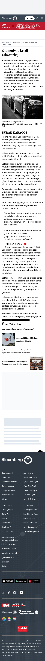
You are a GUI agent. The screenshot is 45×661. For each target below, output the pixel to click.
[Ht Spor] (23, 605)
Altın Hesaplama (30, 527)
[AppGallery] (34, 581)
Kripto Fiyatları (8, 495)
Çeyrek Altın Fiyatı (31, 481)
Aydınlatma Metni (9, 553)
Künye (4, 499)
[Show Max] (15, 619)
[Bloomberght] (9, 18)
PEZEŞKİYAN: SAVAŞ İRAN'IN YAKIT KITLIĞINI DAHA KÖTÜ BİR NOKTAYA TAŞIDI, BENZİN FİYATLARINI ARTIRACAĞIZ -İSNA (28, 26)
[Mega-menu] (42, 18)
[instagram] (14, 593)
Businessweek (7, 473)
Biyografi (5, 562)
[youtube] (21, 593)
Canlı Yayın (6, 477)
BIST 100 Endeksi (30, 523)
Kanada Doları (7, 531)
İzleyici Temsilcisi (9, 544)
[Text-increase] (36, 124)
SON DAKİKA (6, 26)
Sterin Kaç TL (7, 523)
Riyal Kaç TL (7, 527)
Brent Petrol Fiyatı (31, 514)
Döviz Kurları (7, 505)
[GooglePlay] (21, 581)
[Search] (37, 18)
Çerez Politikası (8, 557)
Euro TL (5, 518)
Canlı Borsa (28, 505)
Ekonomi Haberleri (9, 481)
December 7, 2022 (31, 247)
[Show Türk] (9, 619)
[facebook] (8, 593)
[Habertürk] (6, 605)
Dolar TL (5, 514)
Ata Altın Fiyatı (29, 495)
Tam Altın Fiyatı (30, 486)
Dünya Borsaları (8, 490)
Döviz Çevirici (7, 509)
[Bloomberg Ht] (9, 612)
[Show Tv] (4, 619)
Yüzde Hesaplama (31, 531)
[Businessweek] (28, 612)
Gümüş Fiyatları (30, 509)
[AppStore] (8, 581)
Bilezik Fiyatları (29, 518)
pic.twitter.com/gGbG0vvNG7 (18, 239)
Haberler (17, 42)
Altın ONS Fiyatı (30, 499)
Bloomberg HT (7, 42)
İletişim (5, 566)
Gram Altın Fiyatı (30, 477)
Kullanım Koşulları (9, 549)
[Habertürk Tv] (15, 605)
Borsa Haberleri (8, 486)
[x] (3, 593)
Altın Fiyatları (29, 473)
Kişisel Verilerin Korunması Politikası (10, 539)
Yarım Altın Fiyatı (30, 490)
